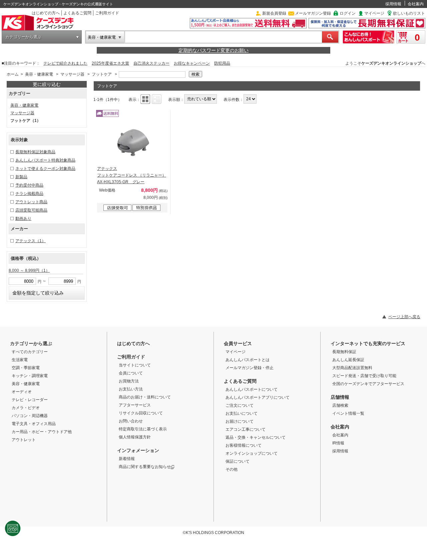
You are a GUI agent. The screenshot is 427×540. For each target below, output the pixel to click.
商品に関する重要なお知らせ (145, 466)
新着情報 (127, 458)
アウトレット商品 (31, 202)
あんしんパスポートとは (248, 359)
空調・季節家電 (26, 367)
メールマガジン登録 (313, 13)
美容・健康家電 (102, 37)
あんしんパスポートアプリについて (258, 397)
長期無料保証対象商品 (35, 152)
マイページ (374, 13)
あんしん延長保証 (348, 359)
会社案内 (416, 4)
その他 (232, 469)
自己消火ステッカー (151, 63)
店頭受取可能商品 (31, 210)
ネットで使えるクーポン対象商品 (45, 168)
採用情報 (393, 4)
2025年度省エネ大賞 (110, 63)
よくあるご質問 (77, 13)
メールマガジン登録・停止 (250, 367)
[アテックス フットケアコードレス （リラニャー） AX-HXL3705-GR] (132, 142)
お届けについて (240, 421)
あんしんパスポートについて (252, 389)
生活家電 (20, 359)
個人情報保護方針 (135, 437)
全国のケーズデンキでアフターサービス (368, 383)
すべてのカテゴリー (30, 351)
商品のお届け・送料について (145, 397)
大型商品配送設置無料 (352, 367)
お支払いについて (242, 413)
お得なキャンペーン (192, 63)
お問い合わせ (131, 421)
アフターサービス (135, 405)
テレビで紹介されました (65, 63)
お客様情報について (244, 445)
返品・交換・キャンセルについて (256, 437)
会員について (131, 373)
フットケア (102, 74)
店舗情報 (340, 397)
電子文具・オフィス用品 (34, 423)
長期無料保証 (344, 351)
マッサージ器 (72, 74)
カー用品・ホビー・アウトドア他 (42, 431)
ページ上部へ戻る (404, 316)
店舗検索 (340, 405)
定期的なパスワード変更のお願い (213, 50)
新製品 (21, 177)
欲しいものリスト (409, 13)
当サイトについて (135, 365)
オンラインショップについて (252, 453)
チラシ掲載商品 (29, 193)
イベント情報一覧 (348, 413)
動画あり (23, 218)
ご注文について (240, 405)
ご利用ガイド (107, 13)
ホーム (13, 74)
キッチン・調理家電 (30, 375)
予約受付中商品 (29, 185)
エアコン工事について (246, 429)
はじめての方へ (46, 13)
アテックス (30, 241)
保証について (238, 461)
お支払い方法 (131, 389)
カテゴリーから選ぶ (23, 37)
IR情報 (338, 443)
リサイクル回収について (141, 413)
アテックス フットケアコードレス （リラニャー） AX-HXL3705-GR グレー (131, 175)
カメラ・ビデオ (26, 407)
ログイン (348, 13)
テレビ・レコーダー (30, 399)
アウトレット (24, 439)
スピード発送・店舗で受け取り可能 (364, 375)
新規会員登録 (274, 13)
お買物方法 (129, 381)
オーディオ (22, 391)
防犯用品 (222, 63)
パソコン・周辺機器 (30, 415)
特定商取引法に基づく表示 (143, 429)
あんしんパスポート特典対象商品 (45, 160)
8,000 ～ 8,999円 (29, 270)
